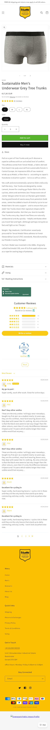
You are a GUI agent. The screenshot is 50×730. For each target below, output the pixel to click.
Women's (8, 586)
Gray (6, 119)
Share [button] (7, 152)
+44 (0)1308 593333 (12, 648)
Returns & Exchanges (13, 617)
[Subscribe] (42, 679)
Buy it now (25, 145)
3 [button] (25, 536)
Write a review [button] (25, 333)
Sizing (7, 634)
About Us (8, 591)
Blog (6, 597)
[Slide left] (19, 75)
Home (7, 575)
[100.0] (24, 347)
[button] (3, 12)
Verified (23, 356)
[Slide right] (30, 75)
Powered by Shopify (32, 707)
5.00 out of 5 (31, 308)
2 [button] (21, 536)
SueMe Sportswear (21, 707)
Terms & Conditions (12, 628)
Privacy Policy (10, 623)
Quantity (5, 124)
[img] (7, 380)
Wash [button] (25, 364)
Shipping (12, 97)
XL (27, 109)
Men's (7, 580)
